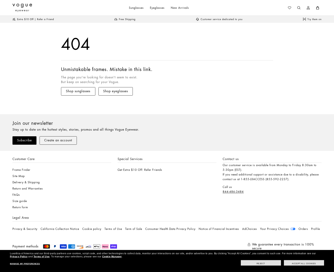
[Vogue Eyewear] (22, 8)
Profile (315, 229)
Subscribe (24, 140)
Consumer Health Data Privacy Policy (170, 229)
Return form (20, 207)
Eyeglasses (157, 7)
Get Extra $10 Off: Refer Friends (140, 169)
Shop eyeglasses (115, 91)
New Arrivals (180, 7)
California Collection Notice (60, 229)
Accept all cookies (304, 263)
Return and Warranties (27, 188)
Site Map (18, 176)
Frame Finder (21, 169)
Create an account (58, 140)
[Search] (299, 8)
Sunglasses (136, 7)
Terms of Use (113, 229)
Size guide (19, 201)
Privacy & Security (24, 229)
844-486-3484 (233, 191)
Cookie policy (91, 229)
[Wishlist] (289, 8)
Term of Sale (133, 229)
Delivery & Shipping (26, 182)
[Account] (308, 8)
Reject (261, 263)
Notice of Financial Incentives (219, 229)
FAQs (16, 194)
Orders (303, 229)
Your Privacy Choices (274, 229)
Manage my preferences (25, 264)
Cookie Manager (112, 256)
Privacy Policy (18, 256)
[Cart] (318, 8)
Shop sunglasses (78, 91)
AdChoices (249, 229)
